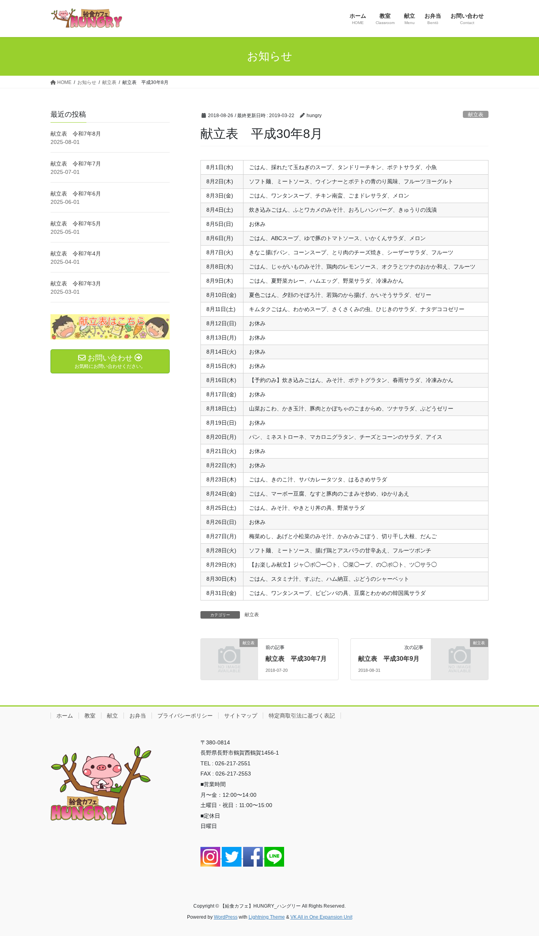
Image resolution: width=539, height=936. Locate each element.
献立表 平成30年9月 (388, 658)
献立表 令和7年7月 (76, 163)
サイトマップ (240, 715)
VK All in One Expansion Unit (321, 917)
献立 (112, 715)
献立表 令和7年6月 (76, 193)
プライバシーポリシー (185, 715)
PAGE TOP (519, 901)
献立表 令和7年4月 (76, 253)
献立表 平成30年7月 (296, 658)
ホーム (64, 715)
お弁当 (137, 715)
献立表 (475, 114)
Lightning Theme (267, 917)
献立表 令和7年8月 (76, 134)
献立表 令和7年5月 (76, 223)
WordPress (226, 917)
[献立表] (229, 656)
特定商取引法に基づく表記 (302, 715)
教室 (89, 715)
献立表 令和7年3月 (76, 283)
